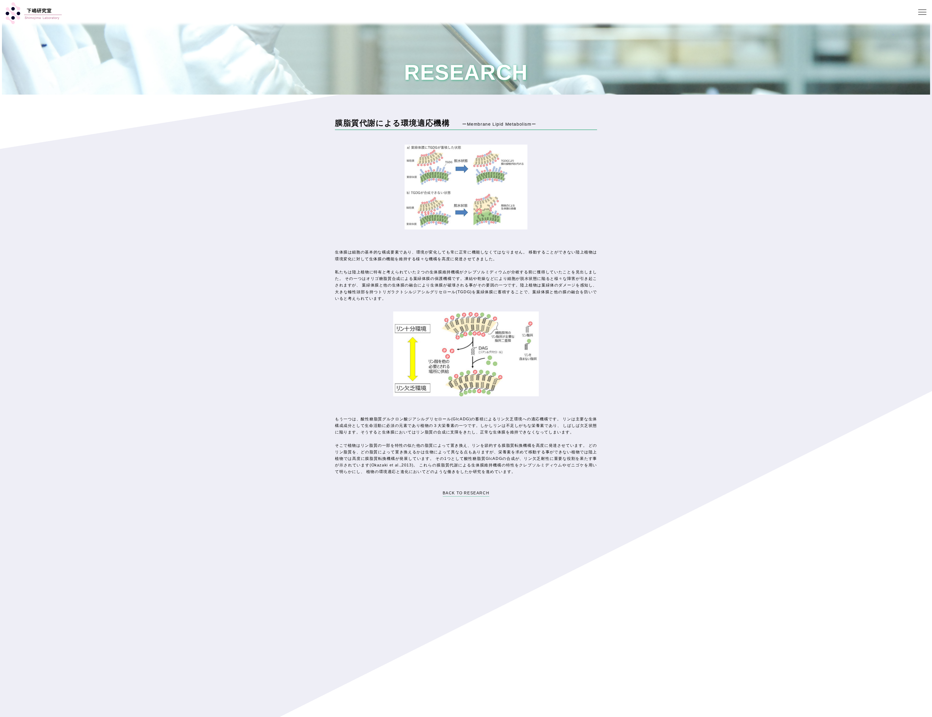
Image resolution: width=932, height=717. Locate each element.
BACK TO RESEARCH (466, 493)
